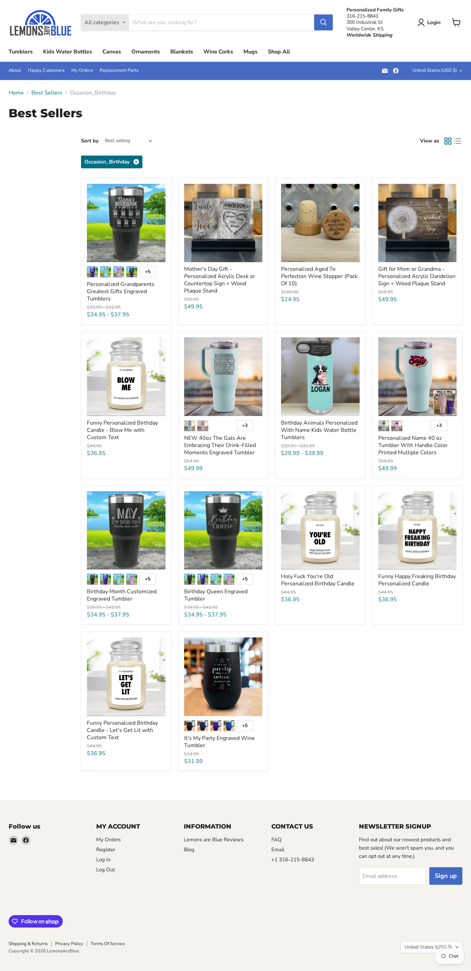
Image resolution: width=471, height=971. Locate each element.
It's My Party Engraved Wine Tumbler (219, 741)
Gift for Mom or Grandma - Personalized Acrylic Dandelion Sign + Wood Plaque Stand (416, 276)
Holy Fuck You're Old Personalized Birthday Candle (317, 580)
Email (277, 849)
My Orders (82, 70)
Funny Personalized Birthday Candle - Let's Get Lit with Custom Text (122, 730)
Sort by (90, 141)
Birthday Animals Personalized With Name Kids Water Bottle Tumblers (319, 430)
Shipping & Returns (28, 944)
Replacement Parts (119, 70)
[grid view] (448, 141)
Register (105, 849)
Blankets (181, 52)
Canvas (111, 52)
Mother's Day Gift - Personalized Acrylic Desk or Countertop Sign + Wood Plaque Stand (219, 280)
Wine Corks (218, 52)
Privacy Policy (69, 944)
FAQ (276, 839)
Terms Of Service (108, 944)
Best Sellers (46, 93)
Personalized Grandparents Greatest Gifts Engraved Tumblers (120, 291)
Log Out (105, 869)
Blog (189, 849)
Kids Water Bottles (67, 52)
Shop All (279, 52)
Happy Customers (46, 70)
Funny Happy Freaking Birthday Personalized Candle (417, 580)
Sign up (446, 876)
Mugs (250, 52)
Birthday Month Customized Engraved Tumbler (122, 595)
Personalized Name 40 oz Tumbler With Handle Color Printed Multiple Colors (413, 445)
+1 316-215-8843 (292, 859)
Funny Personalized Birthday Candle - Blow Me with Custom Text (122, 430)
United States (434, 70)
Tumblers (21, 52)
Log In (103, 859)
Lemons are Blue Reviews (213, 839)
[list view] (457, 141)
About (15, 70)
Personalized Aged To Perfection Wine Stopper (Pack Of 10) (319, 276)
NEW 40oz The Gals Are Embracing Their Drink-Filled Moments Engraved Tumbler (220, 445)
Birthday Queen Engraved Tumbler (216, 595)
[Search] (323, 22)
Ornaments (145, 52)
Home (16, 93)
